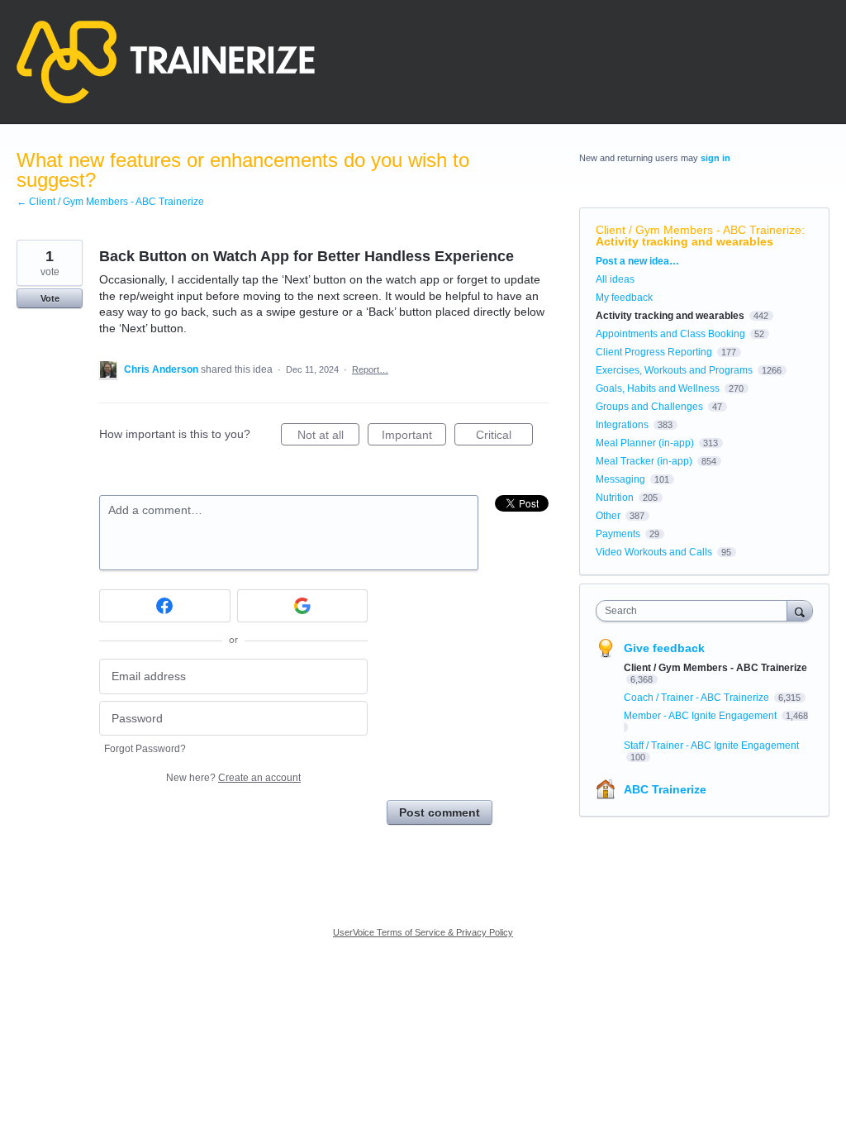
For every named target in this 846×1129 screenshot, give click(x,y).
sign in (715, 158)
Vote (49, 298)
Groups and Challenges (649, 406)
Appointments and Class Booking (670, 334)
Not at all (328, 436)
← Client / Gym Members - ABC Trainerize (110, 201)
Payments (618, 534)
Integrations (622, 425)
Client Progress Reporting (654, 352)
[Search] (800, 610)
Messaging (620, 479)
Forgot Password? (145, 749)
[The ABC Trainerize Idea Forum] (166, 62)
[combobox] (695, 611)
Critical (504, 436)
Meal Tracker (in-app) (644, 461)
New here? (233, 778)
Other (608, 516)
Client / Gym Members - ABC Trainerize (698, 229)
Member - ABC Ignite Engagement (701, 716)
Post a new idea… (637, 261)
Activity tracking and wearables (684, 241)
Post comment (439, 812)
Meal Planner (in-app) (645, 443)
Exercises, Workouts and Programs (674, 370)
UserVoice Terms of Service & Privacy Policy (423, 932)
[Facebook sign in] (165, 605)
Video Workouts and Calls (654, 552)
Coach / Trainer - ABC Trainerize (698, 697)
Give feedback (664, 648)
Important (414, 436)
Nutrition (615, 497)
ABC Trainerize (665, 789)
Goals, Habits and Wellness (658, 388)
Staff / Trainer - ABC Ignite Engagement (711, 745)
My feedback (624, 297)
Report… (370, 369)
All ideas (615, 279)
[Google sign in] (302, 605)
